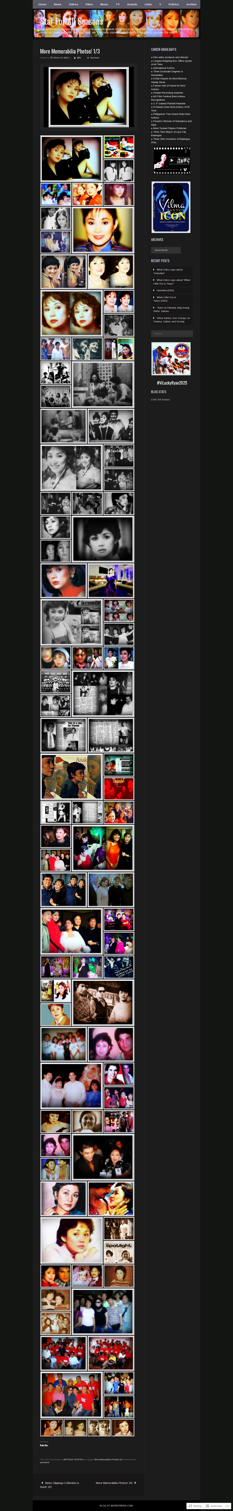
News (57, 4)
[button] (80, 117)
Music (104, 4)
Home (42, 4)
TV (118, 4)
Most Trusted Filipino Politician (169, 128)
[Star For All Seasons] (116, 37)
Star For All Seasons (71, 20)
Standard (94, 58)
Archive (191, 4)
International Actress (164, 68)
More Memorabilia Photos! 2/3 (114, 1482)
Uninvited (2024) (165, 290)
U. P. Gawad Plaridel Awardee (169, 103)
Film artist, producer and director (170, 57)
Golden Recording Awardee (168, 92)
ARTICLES (68, 1459)
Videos (73, 4)
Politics (174, 4)
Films (89, 4)
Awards (132, 4)
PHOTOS (78, 1459)
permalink (44, 1462)
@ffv (79, 58)
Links (148, 4)
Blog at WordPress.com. (116, 1505)
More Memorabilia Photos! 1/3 (108, 1459)
